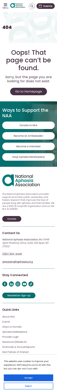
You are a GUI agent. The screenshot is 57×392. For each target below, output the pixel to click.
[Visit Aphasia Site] (17, 6)
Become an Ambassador (28, 136)
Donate (11, 219)
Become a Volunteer (28, 146)
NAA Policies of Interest (15, 352)
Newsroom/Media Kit (14, 342)
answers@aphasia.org (17, 262)
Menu (6, 7)
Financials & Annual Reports (18, 347)
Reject (28, 386)
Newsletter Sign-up (18, 295)
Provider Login (10, 337)
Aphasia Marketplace (14, 332)
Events (6, 322)
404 (7, 27)
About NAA (8, 316)
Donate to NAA (28, 125)
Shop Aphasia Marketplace (28, 157)
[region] (28, 373)
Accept (28, 377)
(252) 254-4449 (12, 254)
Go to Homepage (28, 91)
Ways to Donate (12, 327)
